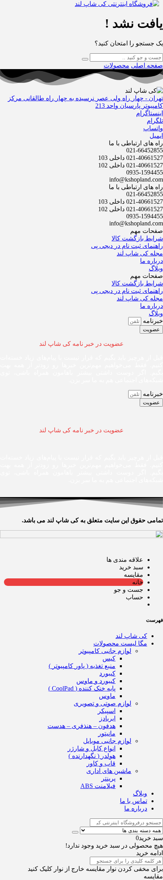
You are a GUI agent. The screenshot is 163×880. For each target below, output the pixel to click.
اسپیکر (107, 710)
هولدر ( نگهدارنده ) (92, 755)
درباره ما (135, 808)
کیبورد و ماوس (96, 680)
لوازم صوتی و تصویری (102, 703)
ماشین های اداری (108, 770)
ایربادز (107, 718)
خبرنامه (152, 320)
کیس (109, 658)
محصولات (116, 65)
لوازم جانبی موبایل (107, 740)
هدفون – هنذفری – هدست (81, 725)
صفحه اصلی (147, 65)
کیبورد (107, 673)
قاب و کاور (101, 763)
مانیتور (107, 733)
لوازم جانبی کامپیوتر (105, 650)
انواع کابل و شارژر (92, 748)
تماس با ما (133, 800)
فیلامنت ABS (98, 785)
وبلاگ (140, 793)
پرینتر (108, 778)
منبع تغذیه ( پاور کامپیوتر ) (82, 665)
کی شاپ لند (131, 635)
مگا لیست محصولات (120, 643)
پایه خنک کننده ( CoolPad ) (82, 688)
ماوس (107, 695)
